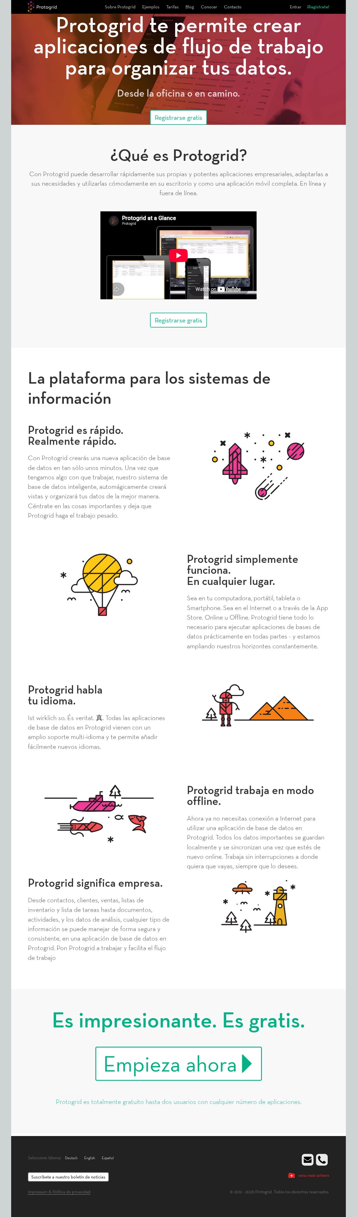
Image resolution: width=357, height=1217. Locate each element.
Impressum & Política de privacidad (59, 1191)
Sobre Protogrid (120, 6)
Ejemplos (151, 6)
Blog (189, 6)
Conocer (209, 6)
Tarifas (172, 6)
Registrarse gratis (178, 117)
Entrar (295, 6)
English (89, 1158)
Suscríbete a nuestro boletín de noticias (68, 1177)
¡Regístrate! (318, 6)
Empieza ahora (170, 1063)
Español (108, 1158)
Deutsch (71, 1158)
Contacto (233, 6)
